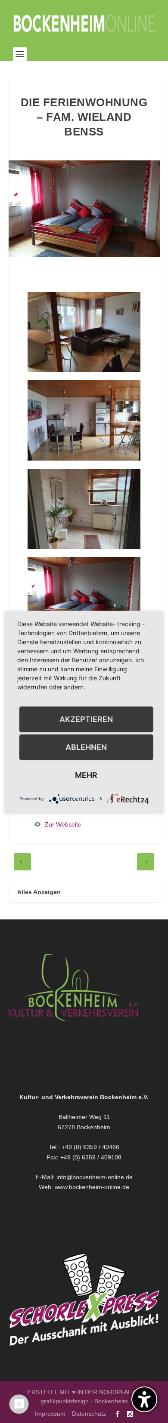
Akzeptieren (86, 718)
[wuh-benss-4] (84, 546)
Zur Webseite (63, 824)
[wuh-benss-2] (84, 369)
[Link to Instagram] (130, 1414)
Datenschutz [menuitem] (89, 1413)
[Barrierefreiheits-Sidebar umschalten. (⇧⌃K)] (144, 1399)
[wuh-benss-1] (84, 458)
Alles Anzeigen (39, 891)
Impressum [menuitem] (50, 1413)
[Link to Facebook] (118, 1414)
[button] (20, 54)
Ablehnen (86, 746)
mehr (86, 774)
